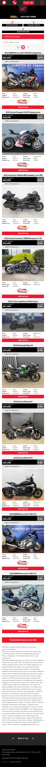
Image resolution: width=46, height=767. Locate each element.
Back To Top (23, 738)
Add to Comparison (12, 61)
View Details (23, 107)
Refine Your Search (11, 37)
